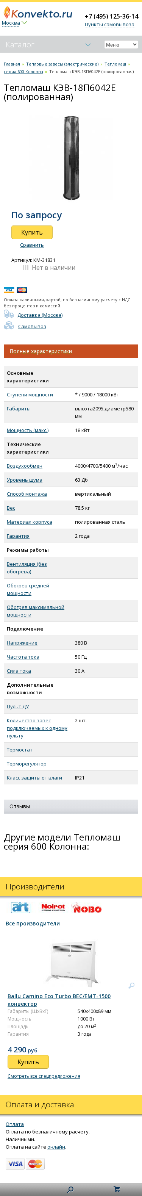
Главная (12, 64)
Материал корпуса (29, 521)
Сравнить (32, 244)
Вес (11, 507)
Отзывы (19, 806)
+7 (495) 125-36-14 (111, 16)
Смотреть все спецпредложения (44, 1076)
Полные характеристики (40, 351)
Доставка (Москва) (39, 315)
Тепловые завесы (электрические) (62, 64)
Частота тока (23, 656)
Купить (32, 232)
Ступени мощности (30, 394)
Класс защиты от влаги (34, 777)
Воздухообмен (24, 465)
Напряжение (22, 642)
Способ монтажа (27, 493)
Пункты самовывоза (109, 24)
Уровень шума (24, 479)
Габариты (19, 408)
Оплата (15, 1124)
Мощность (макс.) (27, 430)
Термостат (20, 749)
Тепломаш (115, 64)
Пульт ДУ (18, 706)
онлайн (56, 1146)
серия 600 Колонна (23, 71)
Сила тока (19, 670)
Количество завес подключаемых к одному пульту (37, 728)
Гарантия (18, 535)
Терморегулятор (27, 763)
